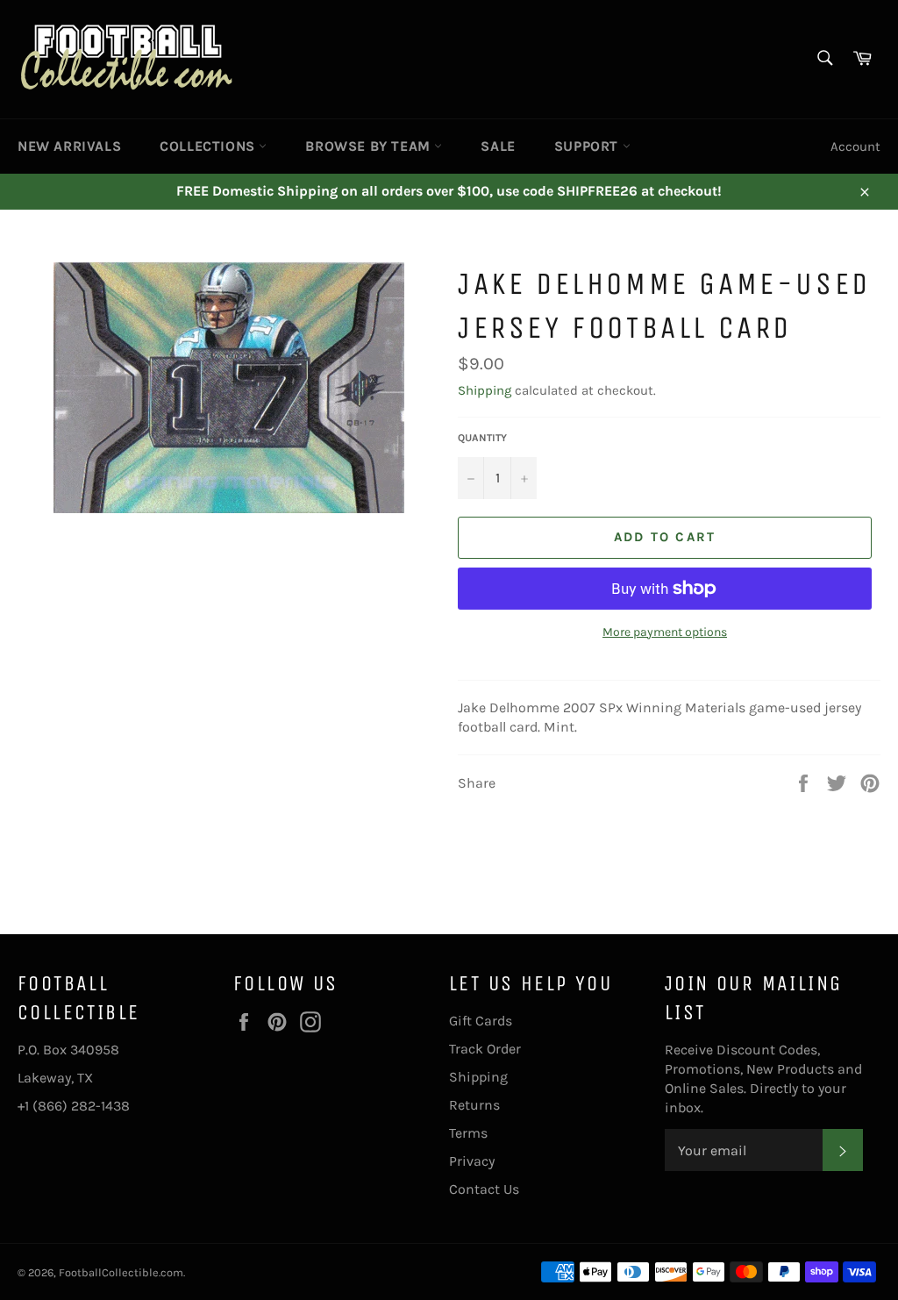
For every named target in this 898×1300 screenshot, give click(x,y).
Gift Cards (480, 1020)
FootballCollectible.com (121, 1272)
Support (588, 146)
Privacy (472, 1161)
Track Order (485, 1048)
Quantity (482, 438)
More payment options (664, 632)
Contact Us (484, 1189)
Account (855, 146)
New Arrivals (69, 146)
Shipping (484, 390)
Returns (474, 1104)
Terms (468, 1133)
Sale (498, 146)
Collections (209, 146)
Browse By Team (369, 146)
